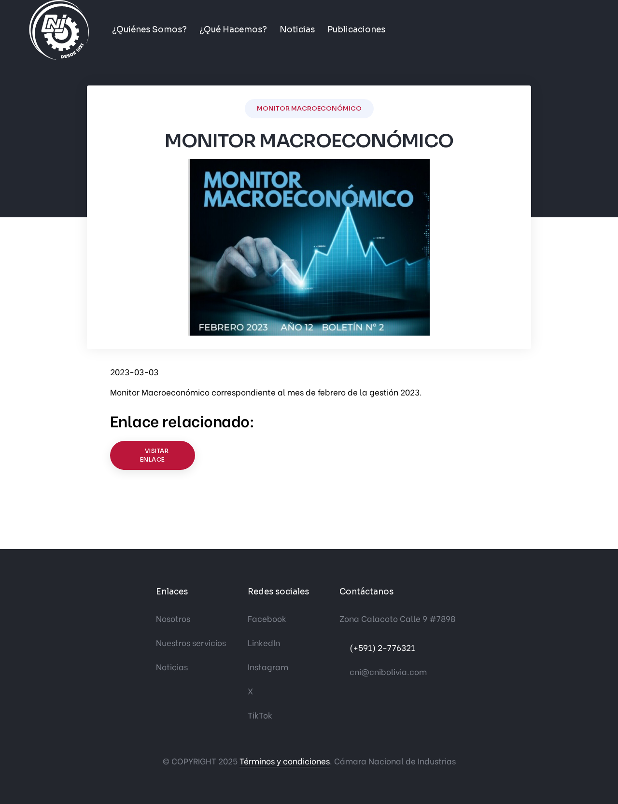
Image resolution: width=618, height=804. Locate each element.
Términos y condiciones (284, 761)
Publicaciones (356, 30)
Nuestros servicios (191, 642)
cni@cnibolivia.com (388, 671)
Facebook (267, 618)
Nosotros (173, 618)
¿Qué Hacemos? (233, 30)
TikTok (260, 715)
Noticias (297, 30)
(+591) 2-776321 (382, 647)
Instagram (268, 667)
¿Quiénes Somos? (149, 30)
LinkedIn (264, 642)
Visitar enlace (154, 455)
